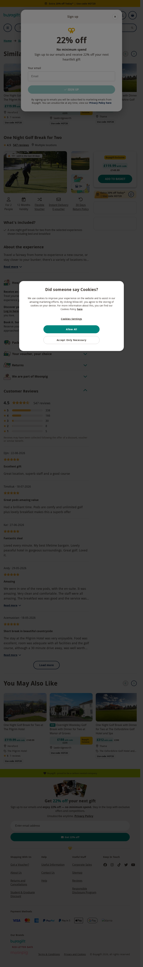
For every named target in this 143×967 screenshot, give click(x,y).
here (79, 309)
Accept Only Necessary (71, 340)
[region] (71, 316)
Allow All (71, 329)
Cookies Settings (71, 318)
